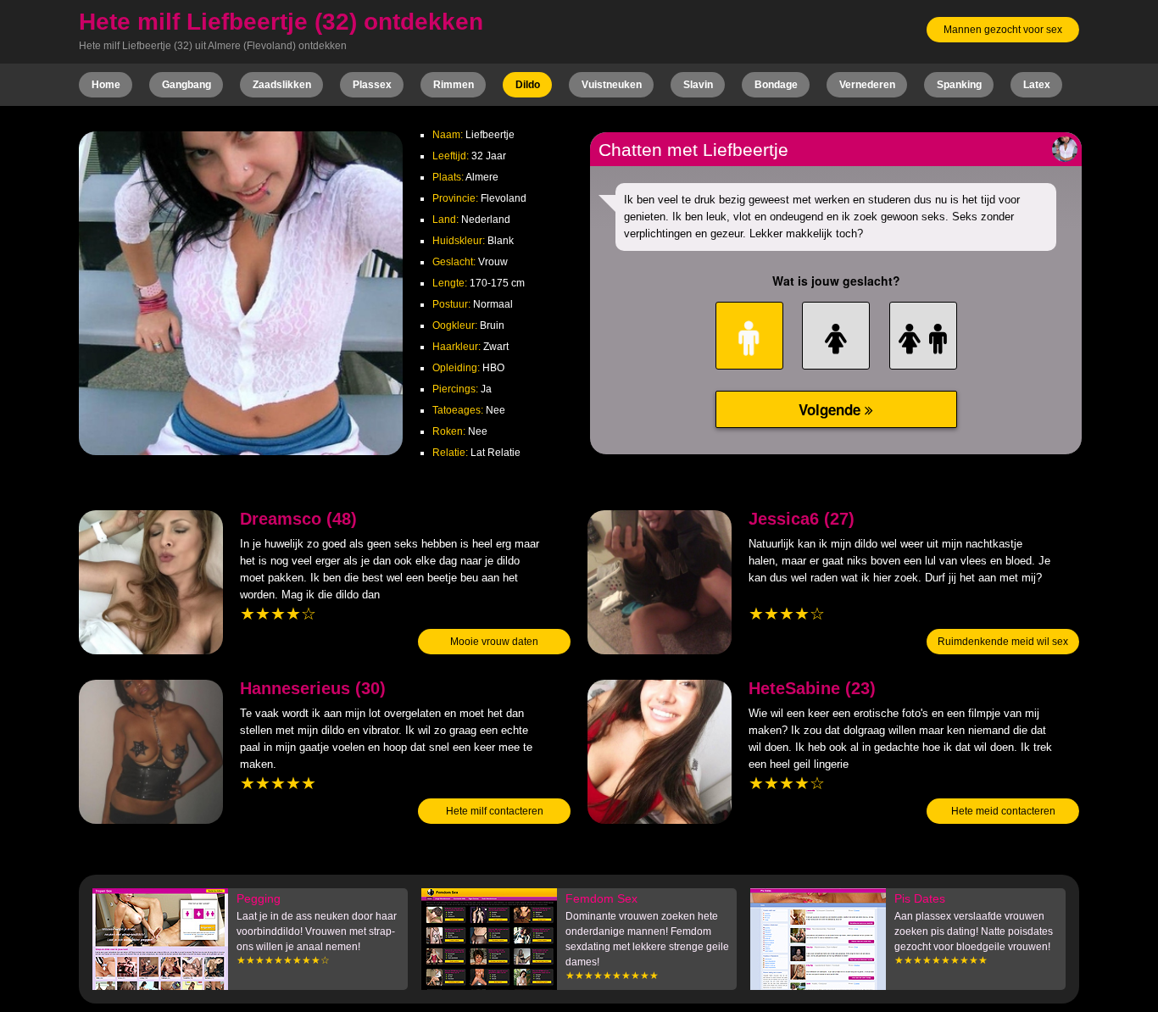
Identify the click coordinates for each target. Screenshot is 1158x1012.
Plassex (372, 85)
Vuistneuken (612, 85)
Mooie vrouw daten (494, 642)
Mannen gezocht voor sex (1003, 30)
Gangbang (186, 85)
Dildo (527, 85)
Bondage (776, 85)
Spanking (959, 85)
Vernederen (867, 85)
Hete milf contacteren (494, 811)
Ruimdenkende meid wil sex (1003, 642)
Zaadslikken (282, 85)
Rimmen (453, 85)
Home (106, 85)
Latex (1036, 85)
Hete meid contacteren (1003, 811)
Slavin (698, 85)
